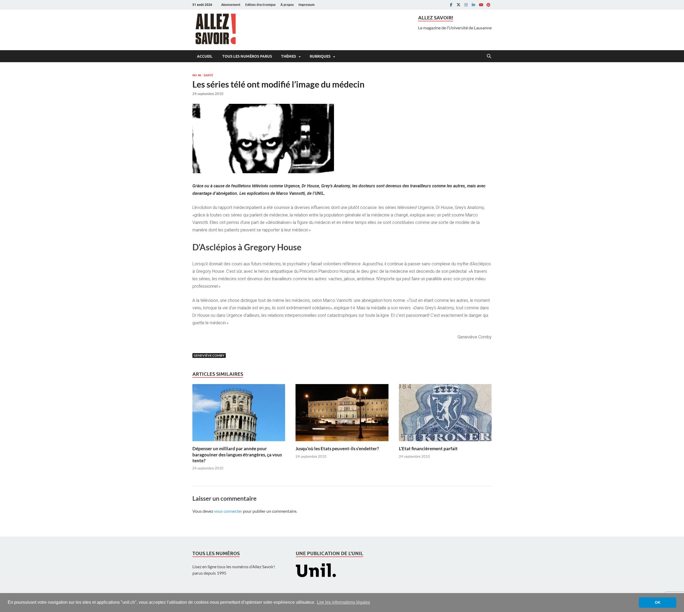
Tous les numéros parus (246, 56)
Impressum (306, 5)
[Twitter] (458, 4)
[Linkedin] (473, 4)
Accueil (204, 56)
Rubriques (320, 56)
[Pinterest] (488, 4)
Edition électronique (260, 5)
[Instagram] (466, 4)
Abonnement (230, 5)
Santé (208, 75)
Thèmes (288, 56)
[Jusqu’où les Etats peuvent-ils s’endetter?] (342, 414)
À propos (287, 5)
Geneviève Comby (209, 355)
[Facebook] (451, 4)
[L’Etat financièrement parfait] (445, 414)
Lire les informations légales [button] (343, 602)
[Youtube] (481, 4)
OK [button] (657, 602)
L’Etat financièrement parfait (428, 448)
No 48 (196, 75)
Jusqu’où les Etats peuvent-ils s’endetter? (337, 448)
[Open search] (489, 56)
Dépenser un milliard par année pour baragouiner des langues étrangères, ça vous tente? (237, 454)
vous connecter (228, 511)
